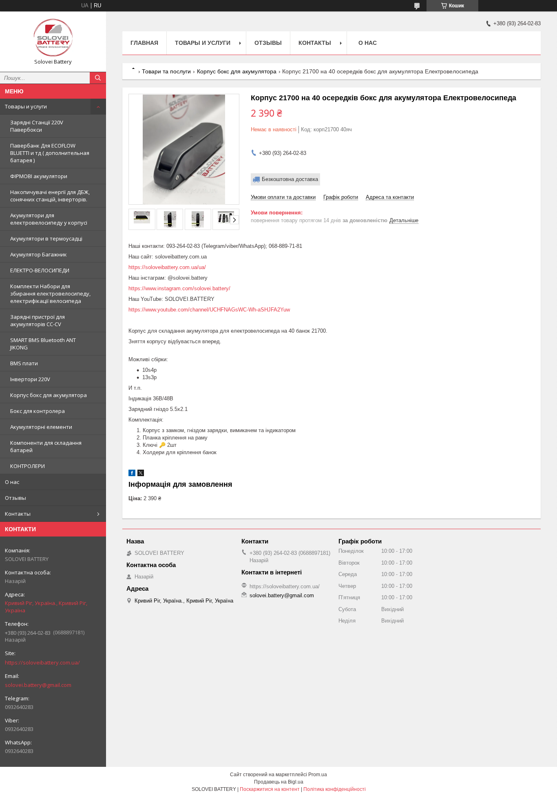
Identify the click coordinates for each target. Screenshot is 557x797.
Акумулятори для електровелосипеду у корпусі (48, 219)
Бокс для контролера (37, 411)
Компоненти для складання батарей (46, 446)
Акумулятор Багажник (38, 254)
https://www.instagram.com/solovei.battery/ (179, 288)
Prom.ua (317, 774)
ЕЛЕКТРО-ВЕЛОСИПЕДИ (39, 270)
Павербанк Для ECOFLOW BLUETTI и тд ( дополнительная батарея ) (49, 153)
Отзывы (15, 497)
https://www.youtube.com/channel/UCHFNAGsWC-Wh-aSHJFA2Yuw (209, 310)
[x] (140, 474)
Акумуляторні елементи (41, 427)
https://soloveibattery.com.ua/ (42, 662)
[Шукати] (98, 78)
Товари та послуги (166, 71)
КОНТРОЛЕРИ (27, 466)
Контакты (18, 513)
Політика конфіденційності (334, 789)
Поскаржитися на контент (270, 789)
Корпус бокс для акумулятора (48, 395)
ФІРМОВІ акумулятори (38, 176)
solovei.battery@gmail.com (38, 685)
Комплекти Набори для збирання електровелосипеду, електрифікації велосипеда (50, 294)
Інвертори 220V (30, 379)
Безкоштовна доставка (290, 179)
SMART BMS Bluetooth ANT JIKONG (43, 343)
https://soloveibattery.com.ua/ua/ (167, 267)
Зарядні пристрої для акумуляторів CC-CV (37, 320)
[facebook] (131, 474)
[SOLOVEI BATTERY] (53, 38)
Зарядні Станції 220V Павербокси (36, 126)
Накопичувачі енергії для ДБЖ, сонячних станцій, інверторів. (50, 195)
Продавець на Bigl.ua (278, 782)
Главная (144, 43)
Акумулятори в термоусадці (46, 238)
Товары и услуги (26, 106)
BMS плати (24, 363)
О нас (12, 482)
